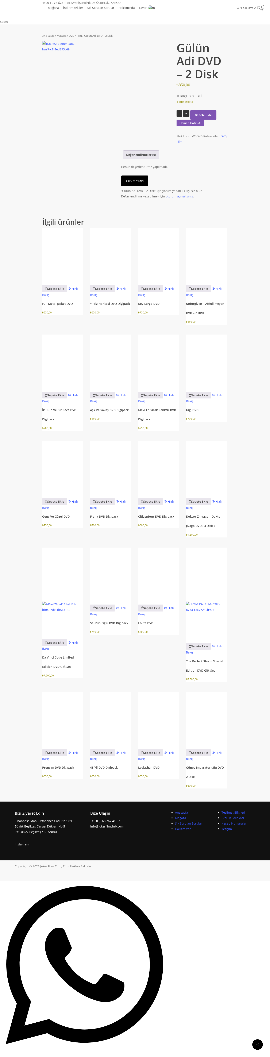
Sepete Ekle (203, 115)
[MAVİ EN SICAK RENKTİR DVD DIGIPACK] (158, 360)
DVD (71, 36)
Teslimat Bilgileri (233, 812)
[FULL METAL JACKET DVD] (62, 253)
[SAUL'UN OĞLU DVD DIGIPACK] (110, 573)
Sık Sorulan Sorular (188, 823)
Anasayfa (181, 812)
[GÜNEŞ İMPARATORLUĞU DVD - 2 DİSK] (206, 718)
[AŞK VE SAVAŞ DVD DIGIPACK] (110, 360)
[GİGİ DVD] (206, 360)
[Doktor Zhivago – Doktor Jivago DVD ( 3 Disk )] (206, 466)
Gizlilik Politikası (232, 818)
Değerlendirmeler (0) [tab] (141, 155)
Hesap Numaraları (234, 823)
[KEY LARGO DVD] (158, 253)
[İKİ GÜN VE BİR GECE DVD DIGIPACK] (62, 360)
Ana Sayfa (48, 36)
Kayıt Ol (251, 8)
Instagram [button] (22, 844)
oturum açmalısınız (179, 196)
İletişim (226, 829)
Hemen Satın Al (190, 123)
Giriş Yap (242, 8)
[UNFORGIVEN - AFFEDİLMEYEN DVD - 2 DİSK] (206, 253)
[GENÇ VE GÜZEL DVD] (62, 466)
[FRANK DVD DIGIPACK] (110, 466)
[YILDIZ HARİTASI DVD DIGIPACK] (110, 253)
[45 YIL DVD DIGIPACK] (110, 718)
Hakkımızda (183, 829)
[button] (54, 288)
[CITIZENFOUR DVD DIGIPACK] (158, 466)
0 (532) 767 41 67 (108, 821)
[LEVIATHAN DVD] (158, 718)
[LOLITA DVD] (158, 573)
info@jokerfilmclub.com (107, 826)
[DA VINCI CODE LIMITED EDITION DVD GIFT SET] (62, 590)
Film (79, 36)
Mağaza (61, 36)
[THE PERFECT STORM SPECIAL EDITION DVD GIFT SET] (206, 592)
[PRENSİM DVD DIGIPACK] (62, 718)
